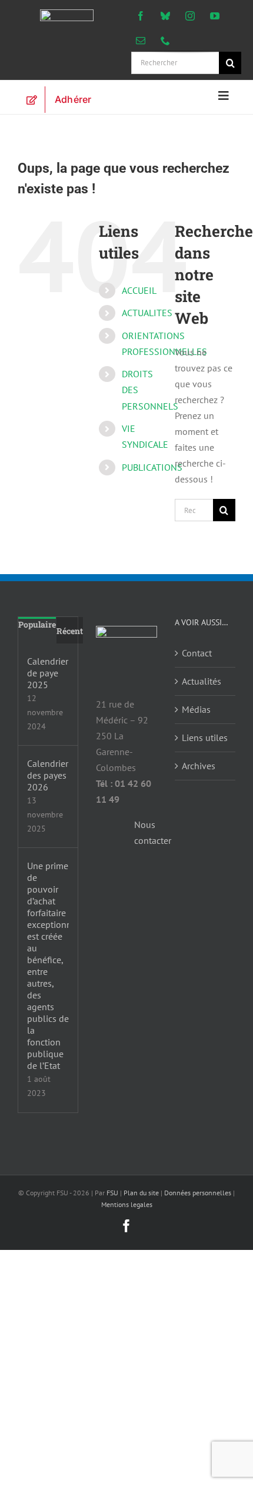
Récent (69, 630)
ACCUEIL (139, 290)
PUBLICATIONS (152, 467)
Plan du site (141, 1192)
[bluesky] (165, 15)
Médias (196, 709)
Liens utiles (205, 737)
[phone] (165, 40)
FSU (112, 1192)
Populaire (37, 624)
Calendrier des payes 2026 (47, 775)
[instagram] (190, 15)
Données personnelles (197, 1192)
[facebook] (140, 15)
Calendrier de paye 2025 (47, 672)
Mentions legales (126, 1204)
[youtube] (214, 15)
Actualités (201, 681)
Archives (198, 766)
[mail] (140, 40)
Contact (197, 653)
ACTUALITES (147, 313)
